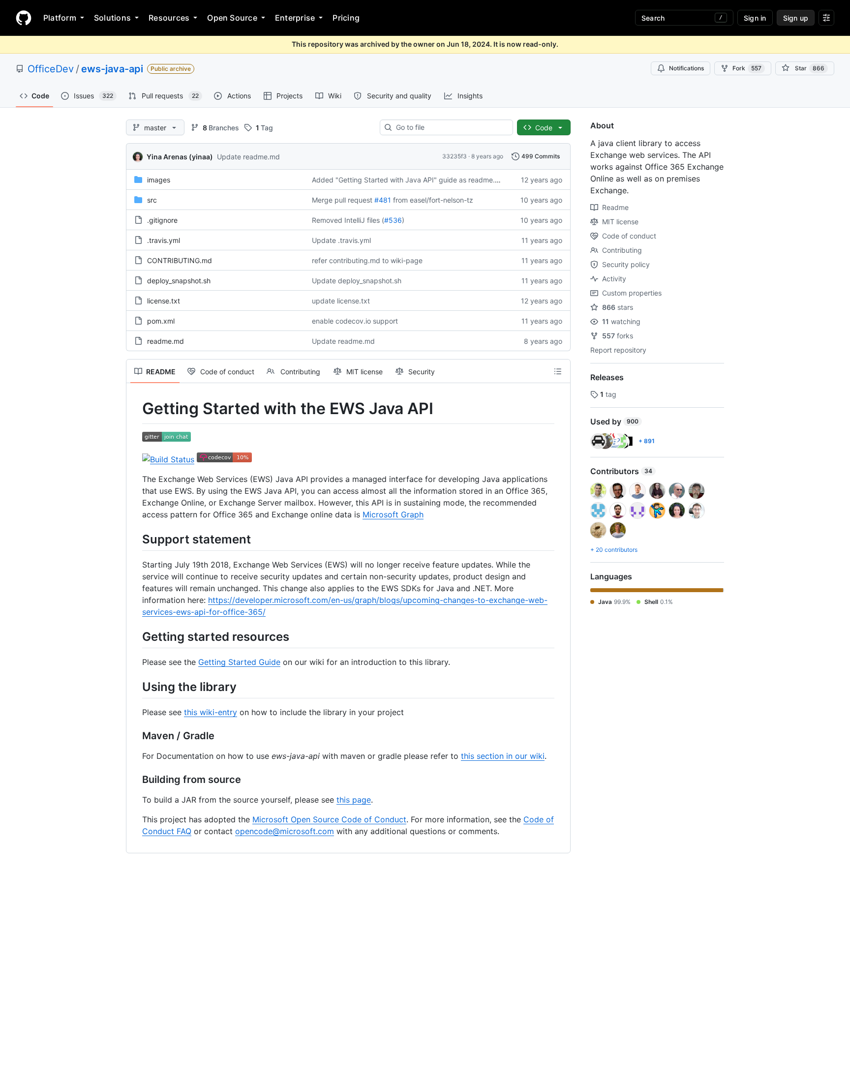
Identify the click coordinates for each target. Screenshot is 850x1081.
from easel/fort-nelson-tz (433, 200)
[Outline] (557, 371)
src (152, 200)
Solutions (112, 18)
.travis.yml (163, 240)
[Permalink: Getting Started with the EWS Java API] (135, 409)
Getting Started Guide (239, 662)
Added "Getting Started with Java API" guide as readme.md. (409, 180)
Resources (169, 18)
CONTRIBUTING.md (179, 260)
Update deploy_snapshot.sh (356, 280)
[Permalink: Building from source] (135, 780)
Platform (59, 18)
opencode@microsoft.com (284, 831)
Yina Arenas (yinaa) (180, 156)
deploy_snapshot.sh (179, 280)
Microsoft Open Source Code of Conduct (329, 819)
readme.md (165, 341)
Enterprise (295, 18)
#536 (393, 220)
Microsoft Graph (393, 514)
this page (353, 800)
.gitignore (162, 220)
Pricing (346, 18)
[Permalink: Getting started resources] (135, 636)
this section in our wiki (503, 756)
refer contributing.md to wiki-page (367, 260)
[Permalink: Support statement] (135, 539)
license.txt (163, 301)
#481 (382, 200)
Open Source (232, 18)
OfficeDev (51, 69)
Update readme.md (248, 156)
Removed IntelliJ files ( (348, 220)
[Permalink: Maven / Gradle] (135, 736)
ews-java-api (112, 69)
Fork (746, 68)
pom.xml (161, 321)
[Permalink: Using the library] (135, 686)
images (158, 180)
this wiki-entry (210, 712)
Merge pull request (342, 200)
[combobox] (450, 127)
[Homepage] (23, 18)
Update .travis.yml (341, 240)
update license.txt (341, 301)
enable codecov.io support (355, 321)
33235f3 (454, 156)
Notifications (686, 68)
